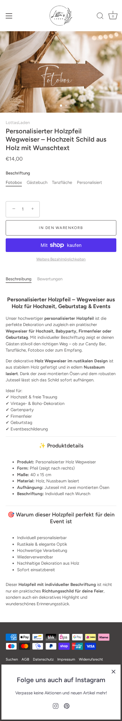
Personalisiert (89, 182)
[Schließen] (113, 671)
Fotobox (14, 182)
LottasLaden (18, 122)
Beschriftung (18, 173)
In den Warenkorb (61, 228)
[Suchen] (100, 16)
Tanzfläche (62, 182)
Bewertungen (49, 278)
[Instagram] (55, 705)
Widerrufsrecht (91, 659)
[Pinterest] (67, 705)
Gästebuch (37, 182)
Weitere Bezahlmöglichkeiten (61, 259)
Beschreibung (18, 278)
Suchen (12, 659)
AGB (25, 659)
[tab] (21, 279)
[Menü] (9, 16)
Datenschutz (43, 659)
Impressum (66, 659)
